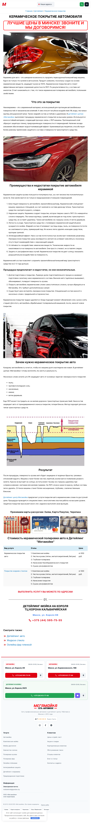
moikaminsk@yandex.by (11, 789)
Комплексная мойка (10, 741)
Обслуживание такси (55, 750)
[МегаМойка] (7, 4)
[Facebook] (45, 725)
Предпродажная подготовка (13, 776)
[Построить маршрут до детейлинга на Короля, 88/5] (83, 695)
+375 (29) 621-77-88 (65, 675)
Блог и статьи (52, 759)
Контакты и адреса (54, 763)
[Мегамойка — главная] (45, 706)
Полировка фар (9, 759)
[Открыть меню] (87, 4)
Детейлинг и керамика (11, 772)
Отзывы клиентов (53, 754)
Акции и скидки (53, 741)
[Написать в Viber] (77, 695)
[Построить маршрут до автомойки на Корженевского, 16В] (83, 675)
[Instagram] (39, 725)
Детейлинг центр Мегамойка (15, 497)
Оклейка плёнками (10, 763)
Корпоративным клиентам (56, 746)
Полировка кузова (10, 754)
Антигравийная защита (11, 767)
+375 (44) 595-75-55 (22, 675)
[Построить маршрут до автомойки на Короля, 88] (40, 675)
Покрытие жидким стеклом (15, 571)
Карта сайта (45, 805)
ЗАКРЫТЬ (35, 818)
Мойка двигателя (9, 746)
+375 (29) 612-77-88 (41, 695)
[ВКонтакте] (51, 725)
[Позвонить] (82, 4)
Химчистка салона (10, 750)
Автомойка (7, 737)
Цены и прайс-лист (54, 737)
